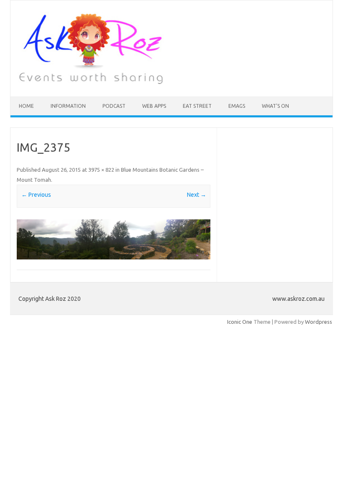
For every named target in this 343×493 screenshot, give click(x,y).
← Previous (36, 194)
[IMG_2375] (113, 239)
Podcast (113, 106)
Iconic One (239, 322)
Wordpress (318, 322)
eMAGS (236, 106)
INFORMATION (68, 106)
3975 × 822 (101, 170)
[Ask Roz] (91, 82)
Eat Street (197, 106)
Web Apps (154, 106)
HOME (26, 106)
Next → (196, 194)
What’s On (275, 106)
